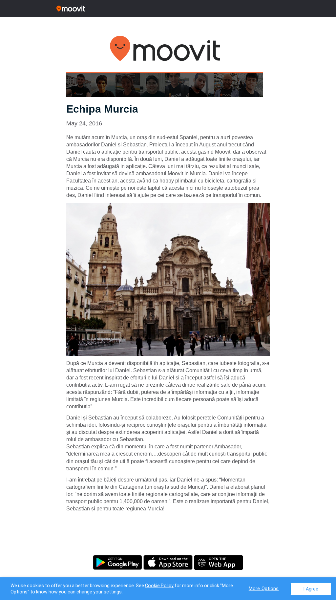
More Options (264, 588)
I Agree (311, 588)
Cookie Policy (159, 585)
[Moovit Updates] (168, 8)
